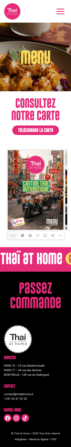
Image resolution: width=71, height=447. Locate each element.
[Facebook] (8, 418)
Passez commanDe (35, 295)
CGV (53, 439)
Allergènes (21, 439)
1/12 (12, 235)
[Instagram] (16, 418)
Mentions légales (38, 439)
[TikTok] (25, 418)
